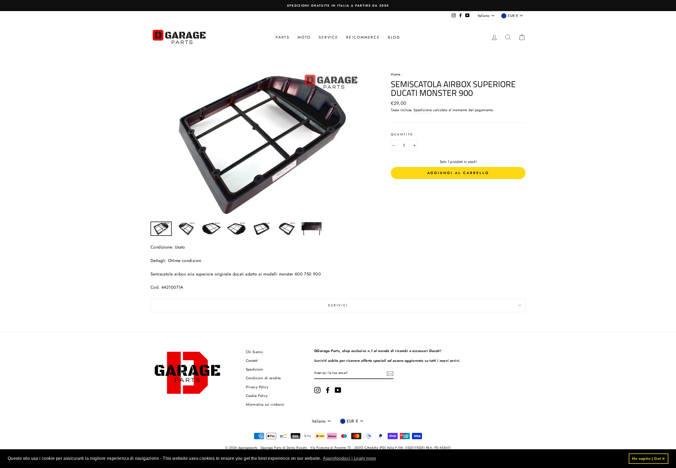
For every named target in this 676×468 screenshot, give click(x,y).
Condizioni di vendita (263, 378)
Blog (394, 37)
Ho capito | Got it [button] (648, 458)
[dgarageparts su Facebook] (328, 390)
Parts (283, 37)
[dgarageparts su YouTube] (338, 390)
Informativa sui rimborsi (265, 404)
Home (396, 74)
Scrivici (338, 305)
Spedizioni (254, 369)
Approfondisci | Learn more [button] (349, 458)
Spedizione (423, 110)
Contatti (252, 360)
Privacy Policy (257, 387)
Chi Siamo (254, 351)
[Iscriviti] (390, 373)
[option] (338, 5)
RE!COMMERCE (363, 37)
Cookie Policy (257, 395)
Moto (304, 37)
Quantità (402, 134)
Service (328, 37)
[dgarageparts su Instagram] (317, 390)
